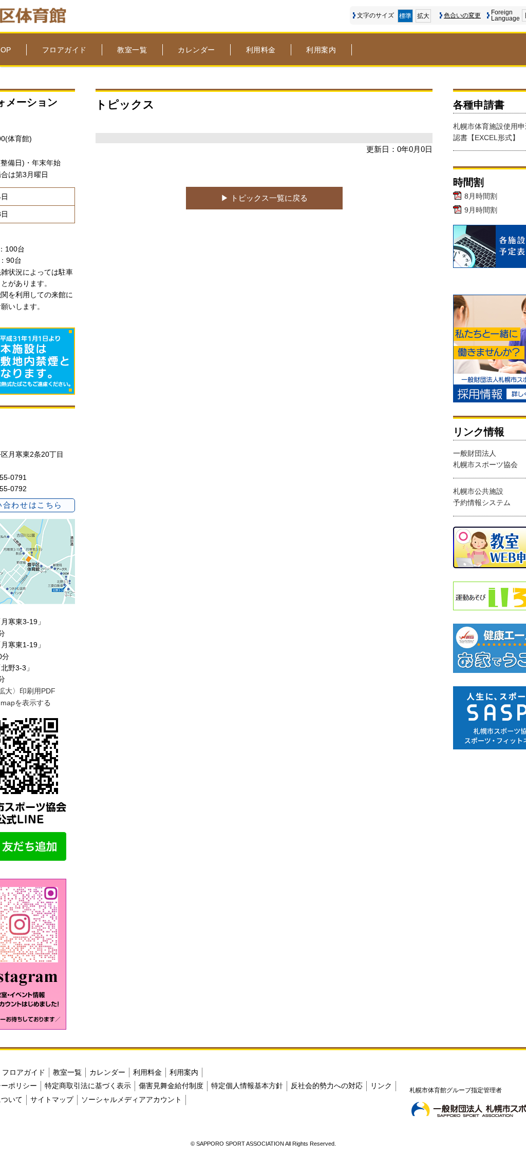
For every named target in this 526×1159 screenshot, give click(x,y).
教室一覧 (132, 50)
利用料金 (261, 50)
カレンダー (196, 50)
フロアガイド (64, 50)
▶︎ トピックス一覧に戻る (264, 198)
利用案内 (321, 50)
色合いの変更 (462, 15)
